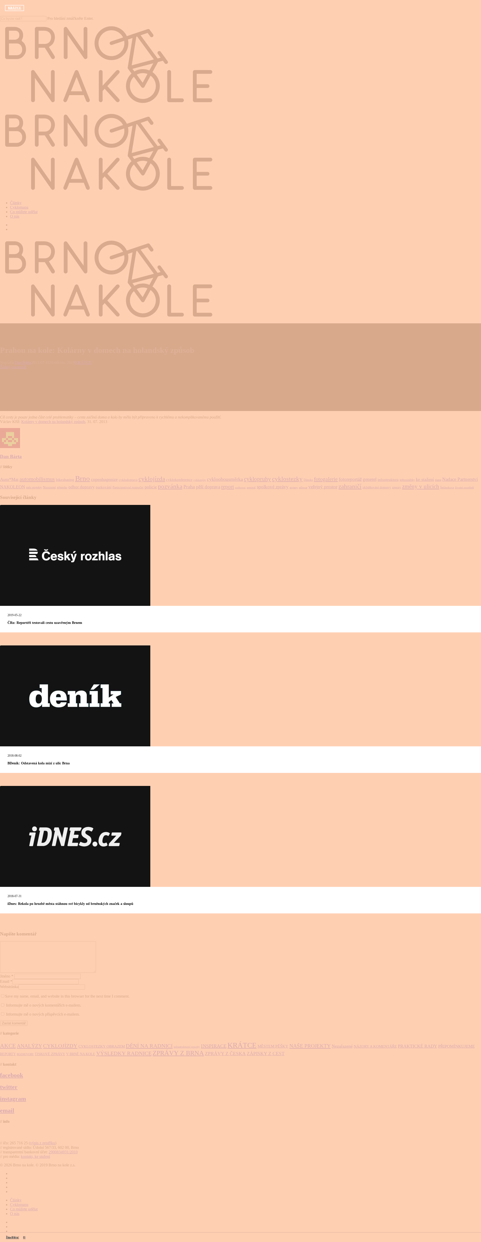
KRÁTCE (14, 8)
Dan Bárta (12, 1237)
